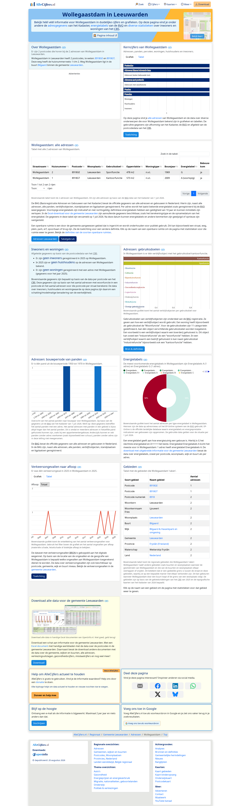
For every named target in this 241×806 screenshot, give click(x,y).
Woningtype (152, 166)
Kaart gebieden (163, 771)
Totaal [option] (44, 484)
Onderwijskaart (163, 778)
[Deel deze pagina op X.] (158, 694)
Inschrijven (39, 723)
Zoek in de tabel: (169, 153)
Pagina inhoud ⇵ (107, 35)
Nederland (155, 555)
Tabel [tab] (141, 56)
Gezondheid (100, 774)
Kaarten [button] (170, 4)
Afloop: (35, 484)
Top (165, 734)
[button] (64, 47)
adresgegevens (58, 25)
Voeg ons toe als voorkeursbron (143, 723)
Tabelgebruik (68, 238)
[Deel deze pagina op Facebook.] (158, 685)
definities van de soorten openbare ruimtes (88, 232)
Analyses (159, 748)
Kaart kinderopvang (165, 774)
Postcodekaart (163, 781)
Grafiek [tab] (130, 56)
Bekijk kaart (197, 36)
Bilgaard (42, 65)
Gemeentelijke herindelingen (170, 755)
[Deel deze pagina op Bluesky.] (175, 694)
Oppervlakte (133, 166)
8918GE (99, 58)
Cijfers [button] (154, 4)
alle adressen (155, 118)
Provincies (99, 758)
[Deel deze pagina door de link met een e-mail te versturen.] (140, 685)
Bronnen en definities (166, 751)
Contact (159, 794)
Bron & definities (134, 349)
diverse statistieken (140, 25)
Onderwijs (99, 784)
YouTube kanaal (163, 800)
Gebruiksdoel (113, 166)
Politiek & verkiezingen (106, 788)
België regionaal (123, 761)
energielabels (99, 25)
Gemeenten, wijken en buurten (110, 751)
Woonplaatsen (113, 755)
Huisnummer (59, 166)
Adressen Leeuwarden (45, 238)
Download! (39, 662)
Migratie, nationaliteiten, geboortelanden (116, 781)
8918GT (111, 58)
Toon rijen (41, 188)
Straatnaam (39, 166)
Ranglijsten (161, 761)
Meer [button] (187, 4)
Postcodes (99, 755)
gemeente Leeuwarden (43, 569)
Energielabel (188, 166)
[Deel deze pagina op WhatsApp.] (193, 685)
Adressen (99, 748)
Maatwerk (160, 797)
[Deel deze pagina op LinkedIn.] (175, 685)
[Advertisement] (74, 97)
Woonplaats (94, 166)
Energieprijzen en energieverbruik (112, 778)
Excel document (39, 646)
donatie (40, 682)
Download (203, 4)
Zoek (141, 4)
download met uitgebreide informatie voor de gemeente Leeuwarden (160, 450)
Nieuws (159, 758)
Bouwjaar (170, 166)
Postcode (77, 166)
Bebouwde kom (206, 165)
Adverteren (161, 790)
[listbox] (44, 484)
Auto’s (97, 771)
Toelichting (131, 134)
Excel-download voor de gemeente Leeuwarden (73, 213)
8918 (152, 497)
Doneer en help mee (45, 695)
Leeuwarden (76, 65)
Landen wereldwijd (104, 761)
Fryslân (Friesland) (159, 543)
